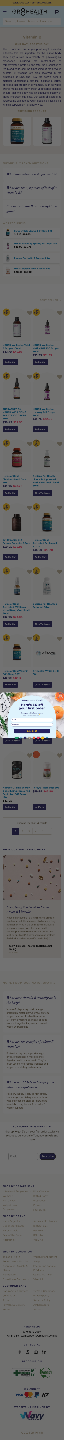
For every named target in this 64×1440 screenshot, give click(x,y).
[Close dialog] (60, 695)
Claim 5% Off (32, 731)
